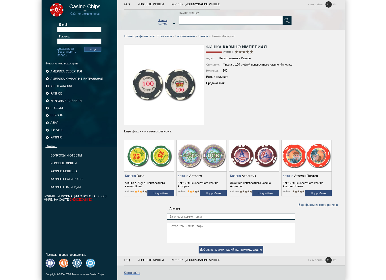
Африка (56, 130)
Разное (56, 93)
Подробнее (160, 193)
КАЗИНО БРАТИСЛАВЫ (66, 179)
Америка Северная (66, 71)
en (334, 4)
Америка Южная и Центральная (76, 78)
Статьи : (51, 146)
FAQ (127, 4)
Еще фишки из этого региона (318, 204)
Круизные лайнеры (66, 101)
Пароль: (64, 36)
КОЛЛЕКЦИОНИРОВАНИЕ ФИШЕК (196, 4)
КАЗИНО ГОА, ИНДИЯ (65, 187)
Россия (56, 108)
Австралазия (61, 86)
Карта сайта (132, 272)
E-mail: (63, 24)
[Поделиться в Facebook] (50, 263)
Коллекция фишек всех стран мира (148, 36)
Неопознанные (185, 36)
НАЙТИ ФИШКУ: (189, 13)
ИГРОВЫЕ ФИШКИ (63, 163)
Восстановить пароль (66, 53)
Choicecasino (81, 199)
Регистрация (65, 48)
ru (328, 4)
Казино (56, 137)
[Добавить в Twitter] (90, 263)
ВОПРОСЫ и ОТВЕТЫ (66, 155)
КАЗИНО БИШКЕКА (64, 171)
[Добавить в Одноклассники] (63, 263)
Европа (56, 115)
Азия (54, 122)
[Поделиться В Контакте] (77, 263)
